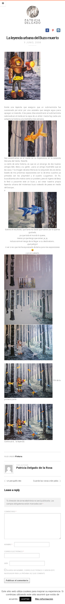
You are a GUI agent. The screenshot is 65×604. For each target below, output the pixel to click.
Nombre (8, 545)
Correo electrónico (14, 551)
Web (6, 563)
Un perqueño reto (14, 481)
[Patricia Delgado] (32, 14)
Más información (44, 599)
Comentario (10, 512)
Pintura (18, 456)
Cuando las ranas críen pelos (45, 481)
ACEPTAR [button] (25, 599)
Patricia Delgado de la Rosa (34, 467)
